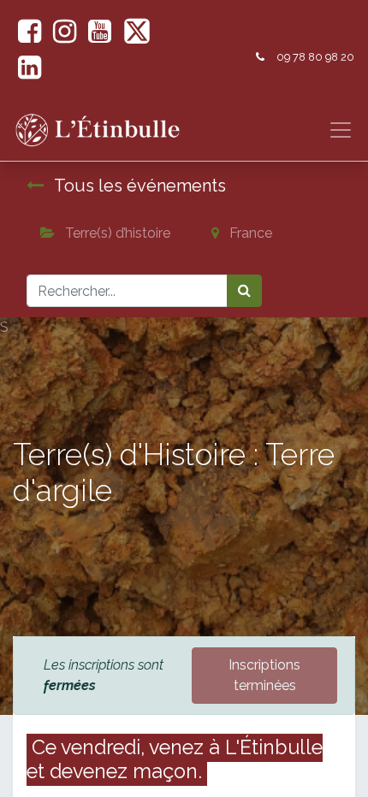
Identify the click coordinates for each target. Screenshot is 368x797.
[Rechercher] (244, 291)
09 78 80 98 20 (315, 56)
